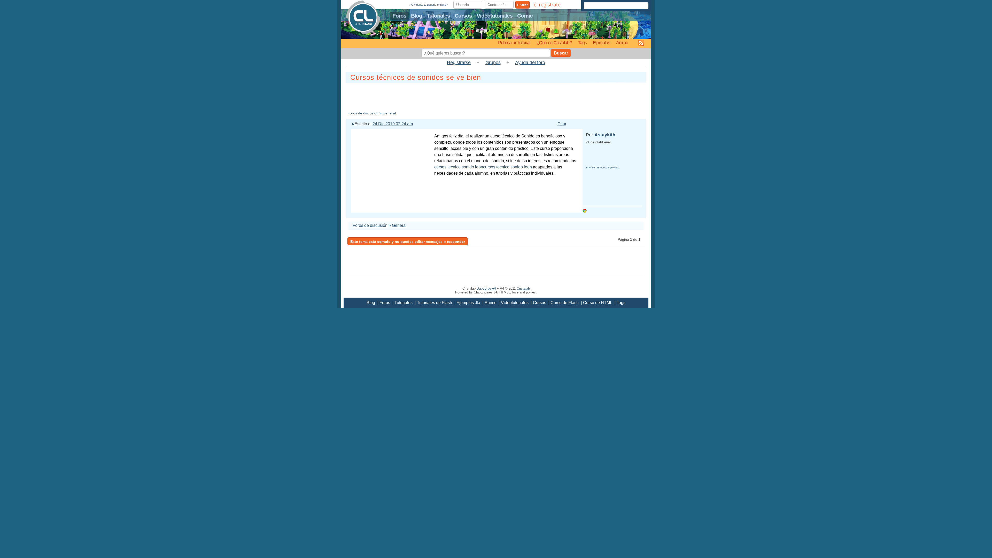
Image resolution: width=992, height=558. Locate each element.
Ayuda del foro (530, 62)
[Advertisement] (496, 95)
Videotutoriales (495, 16)
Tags (582, 42)
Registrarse (459, 62)
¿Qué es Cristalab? (554, 42)
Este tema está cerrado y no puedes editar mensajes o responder (407, 241)
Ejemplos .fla (468, 302)
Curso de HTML (597, 302)
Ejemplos (601, 42)
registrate (550, 4)
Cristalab (523, 288)
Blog (416, 16)
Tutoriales (438, 16)
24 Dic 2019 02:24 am (393, 124)
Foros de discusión (362, 113)
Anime (622, 42)
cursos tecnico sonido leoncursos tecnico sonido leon (483, 167)
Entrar (522, 5)
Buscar (561, 53)
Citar (561, 124)
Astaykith (604, 134)
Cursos (463, 16)
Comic (525, 16)
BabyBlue (486, 288)
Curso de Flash (565, 302)
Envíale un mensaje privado (602, 167)
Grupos (493, 62)
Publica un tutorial (514, 42)
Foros (399, 16)
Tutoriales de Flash (434, 302)
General (389, 113)
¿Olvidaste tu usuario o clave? (428, 4)
